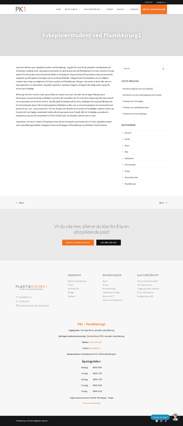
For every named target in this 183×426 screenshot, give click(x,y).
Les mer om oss (109, 243)
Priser (110, 9)
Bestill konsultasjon (154, 9)
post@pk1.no (161, 2)
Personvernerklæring (91, 403)
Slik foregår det (92, 9)
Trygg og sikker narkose (148, 288)
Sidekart (72, 296)
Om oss (120, 9)
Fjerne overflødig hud (112, 300)
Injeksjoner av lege (111, 292)
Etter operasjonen (145, 292)
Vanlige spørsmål (145, 296)
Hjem (58, 9)
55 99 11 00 (148, 2)
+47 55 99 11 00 (95, 342)
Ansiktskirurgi (109, 288)
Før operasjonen (144, 284)
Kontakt (134, 9)
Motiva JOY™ (108, 296)
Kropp (105, 284)
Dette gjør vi (71, 9)
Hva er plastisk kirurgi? (147, 281)
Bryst (105, 281)
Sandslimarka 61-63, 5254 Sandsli (34, 305)
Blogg (71, 292)
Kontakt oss (73, 288)
